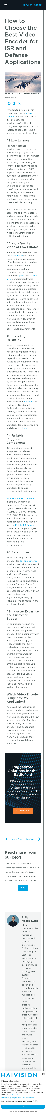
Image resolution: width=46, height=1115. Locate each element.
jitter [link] (21, 276)
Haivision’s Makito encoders (21, 499)
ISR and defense (29, 561)
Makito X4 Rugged (25, 525)
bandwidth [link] (17, 256)
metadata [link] (29, 402)
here (24, 428)
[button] (6, 5)
